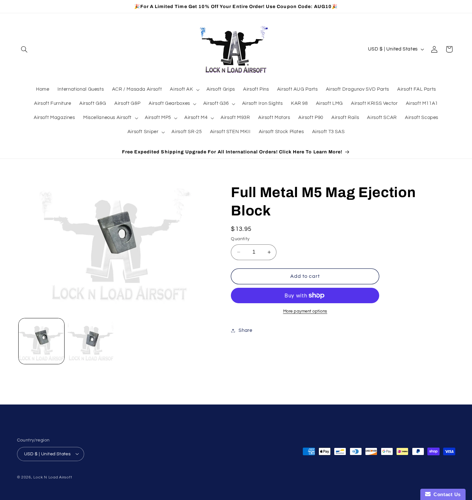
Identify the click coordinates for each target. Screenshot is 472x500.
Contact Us (446, 494)
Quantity (240, 239)
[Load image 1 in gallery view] (42, 341)
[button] (24, 49)
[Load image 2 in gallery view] (91, 341)
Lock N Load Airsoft (52, 477)
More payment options (305, 311)
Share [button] (245, 330)
